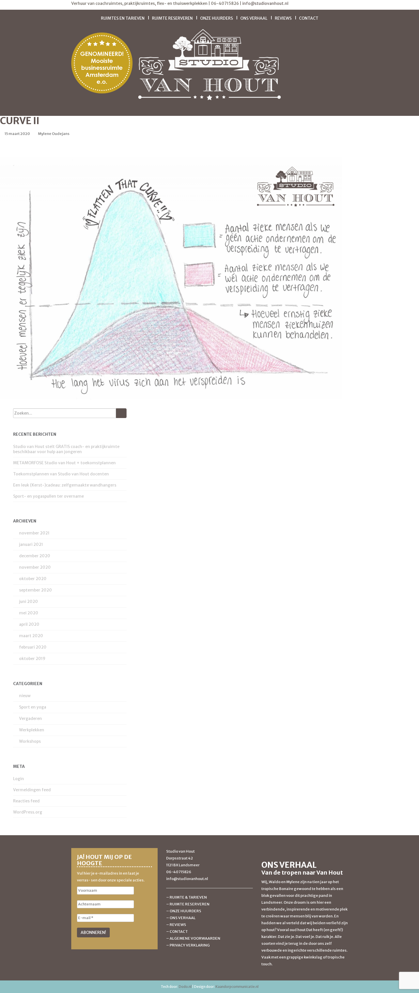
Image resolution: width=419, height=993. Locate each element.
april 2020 (29, 624)
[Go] (121, 413)
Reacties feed (26, 801)
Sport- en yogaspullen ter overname (48, 496)
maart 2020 (31, 635)
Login (18, 778)
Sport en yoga (32, 707)
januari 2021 (31, 544)
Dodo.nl (185, 986)
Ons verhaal (253, 18)
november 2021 (34, 533)
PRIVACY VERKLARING (190, 945)
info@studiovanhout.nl (265, 3)
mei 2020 (28, 612)
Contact (308, 18)
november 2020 (35, 567)
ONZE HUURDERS (185, 911)
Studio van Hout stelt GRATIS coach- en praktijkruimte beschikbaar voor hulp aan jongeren (66, 449)
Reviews (283, 18)
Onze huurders (216, 18)
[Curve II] (171, 278)
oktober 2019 (32, 658)
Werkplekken (31, 729)
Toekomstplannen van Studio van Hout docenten (61, 474)
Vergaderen (30, 718)
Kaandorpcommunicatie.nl (237, 986)
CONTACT (179, 931)
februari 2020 (32, 647)
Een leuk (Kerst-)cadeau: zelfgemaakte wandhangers (64, 485)
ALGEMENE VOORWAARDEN (195, 938)
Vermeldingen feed (32, 789)
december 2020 (34, 555)
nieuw (24, 695)
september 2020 (35, 590)
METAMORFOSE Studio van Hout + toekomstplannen (64, 462)
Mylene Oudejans (54, 133)
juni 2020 (28, 601)
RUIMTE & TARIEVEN (188, 897)
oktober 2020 (32, 578)
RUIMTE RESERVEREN (190, 904)
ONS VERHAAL (183, 917)
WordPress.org (27, 812)
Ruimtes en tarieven (123, 18)
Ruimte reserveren (172, 18)
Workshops (30, 741)
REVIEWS (178, 924)
